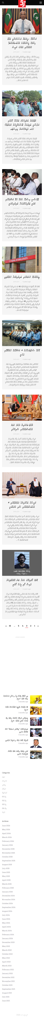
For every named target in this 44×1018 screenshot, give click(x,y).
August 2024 (7, 911)
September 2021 (8, 989)
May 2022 (6, 958)
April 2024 (6, 927)
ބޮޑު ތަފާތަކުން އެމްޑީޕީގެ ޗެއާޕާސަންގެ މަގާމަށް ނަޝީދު (16, 708)
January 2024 (7, 938)
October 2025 (7, 857)
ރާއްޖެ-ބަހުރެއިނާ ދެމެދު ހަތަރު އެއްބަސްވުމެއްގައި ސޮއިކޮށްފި (22, 427)
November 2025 (8, 853)
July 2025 (6, 868)
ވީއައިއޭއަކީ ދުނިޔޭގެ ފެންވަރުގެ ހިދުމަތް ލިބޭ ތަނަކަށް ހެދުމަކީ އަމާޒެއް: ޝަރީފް (17, 719)
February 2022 (8, 970)
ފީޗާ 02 (4, 800)
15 (10, 626)
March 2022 (7, 966)
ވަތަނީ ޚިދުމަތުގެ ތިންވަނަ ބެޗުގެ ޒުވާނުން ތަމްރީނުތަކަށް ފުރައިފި (18, 752)
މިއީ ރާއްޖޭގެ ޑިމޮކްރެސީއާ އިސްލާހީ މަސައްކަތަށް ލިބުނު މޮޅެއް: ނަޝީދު (15, 697)
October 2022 (7, 954)
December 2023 (8, 942)
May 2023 (6, 946)
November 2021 (8, 981)
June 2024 (6, 919)
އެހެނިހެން (4, 781)
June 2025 (6, 872)
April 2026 (6, 833)
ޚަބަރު (3, 777)
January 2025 (7, 892)
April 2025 (6, 880)
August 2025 (7, 865)
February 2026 (8, 841)
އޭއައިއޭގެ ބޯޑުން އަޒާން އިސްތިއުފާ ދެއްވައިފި (16, 740)
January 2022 (7, 973)
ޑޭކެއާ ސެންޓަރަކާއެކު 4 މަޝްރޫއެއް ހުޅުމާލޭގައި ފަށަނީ (22, 353)
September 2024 (8, 907)
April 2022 (6, 962)
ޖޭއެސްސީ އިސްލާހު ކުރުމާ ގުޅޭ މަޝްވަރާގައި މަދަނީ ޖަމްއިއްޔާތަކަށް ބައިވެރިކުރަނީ (22, 202)
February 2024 (8, 935)
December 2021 (8, 977)
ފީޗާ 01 (4, 797)
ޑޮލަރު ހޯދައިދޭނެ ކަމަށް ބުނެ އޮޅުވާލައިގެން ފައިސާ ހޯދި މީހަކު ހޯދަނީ (22, 582)
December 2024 (8, 896)
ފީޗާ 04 (4, 808)
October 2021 (7, 985)
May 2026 (6, 830)
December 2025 (8, 849)
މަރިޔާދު (4, 789)
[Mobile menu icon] (41, 2)
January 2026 (7, 845)
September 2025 (8, 861)
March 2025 (7, 884)
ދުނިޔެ (3, 812)
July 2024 (6, 915)
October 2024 (7, 903)
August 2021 (7, 993)
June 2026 (6, 826)
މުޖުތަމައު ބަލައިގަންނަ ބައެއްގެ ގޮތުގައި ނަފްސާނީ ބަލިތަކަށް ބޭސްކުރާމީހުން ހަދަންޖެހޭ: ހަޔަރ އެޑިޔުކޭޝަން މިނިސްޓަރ (22, 125)
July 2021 (5, 997)
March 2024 (7, 931)
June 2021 (6, 1001)
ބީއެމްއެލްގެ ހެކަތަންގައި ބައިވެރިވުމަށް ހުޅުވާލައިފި (22, 277)
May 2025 (6, 876)
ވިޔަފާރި (4, 785)
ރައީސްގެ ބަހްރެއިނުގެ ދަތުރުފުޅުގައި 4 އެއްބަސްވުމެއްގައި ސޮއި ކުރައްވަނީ (22, 505)
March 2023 (7, 950)
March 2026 (7, 837)
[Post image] (36, 699)
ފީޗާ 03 (4, 804)
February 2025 (8, 888)
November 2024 (8, 900)
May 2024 (6, 923)
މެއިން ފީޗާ (4, 793)
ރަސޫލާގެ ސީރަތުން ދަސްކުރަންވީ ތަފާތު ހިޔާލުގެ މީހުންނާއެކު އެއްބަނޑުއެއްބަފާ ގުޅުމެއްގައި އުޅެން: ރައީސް (22, 43)
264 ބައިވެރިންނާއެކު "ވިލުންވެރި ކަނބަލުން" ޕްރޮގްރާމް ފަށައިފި (16, 730)
